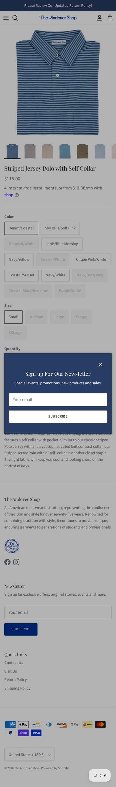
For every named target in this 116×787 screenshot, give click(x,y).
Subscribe (57, 416)
